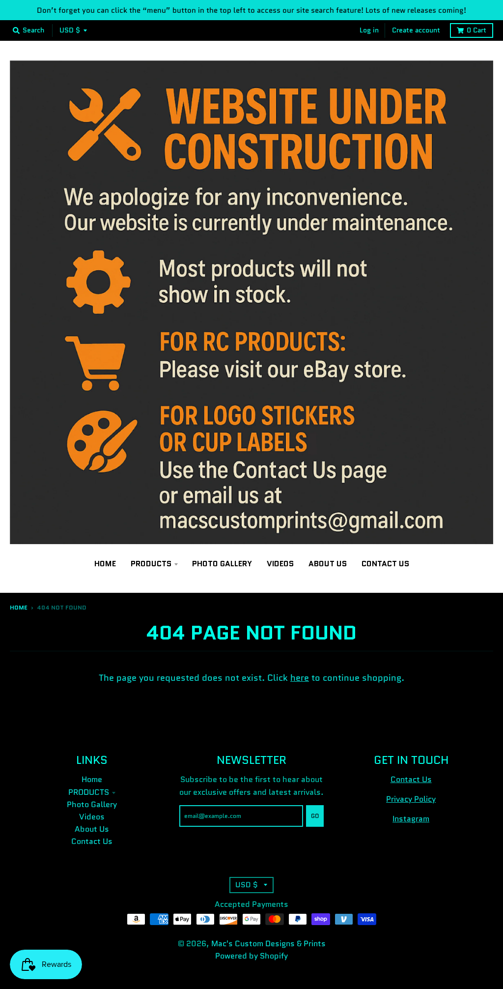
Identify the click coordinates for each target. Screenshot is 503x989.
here (299, 677)
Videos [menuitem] (280, 563)
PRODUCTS (88, 792)
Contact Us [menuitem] (385, 563)
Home (19, 607)
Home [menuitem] (105, 563)
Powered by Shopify (251, 955)
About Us (92, 829)
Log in (369, 30)
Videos (92, 816)
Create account (416, 30)
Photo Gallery (92, 804)
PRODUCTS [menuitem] (151, 563)
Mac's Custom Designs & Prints (268, 943)
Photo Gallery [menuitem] (222, 563)
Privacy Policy (411, 799)
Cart (476, 30)
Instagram (410, 818)
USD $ (69, 30)
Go (315, 816)
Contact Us (91, 841)
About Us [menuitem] (327, 563)
